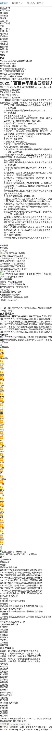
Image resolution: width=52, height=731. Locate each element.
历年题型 (4, 622)
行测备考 (4, 611)
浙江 (14, 61)
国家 (20, 76)
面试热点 (13, 616)
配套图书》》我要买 (9, 95)
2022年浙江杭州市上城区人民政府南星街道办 (22, 593)
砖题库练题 (5, 624)
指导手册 (39, 611)
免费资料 (4, 705)
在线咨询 (4, 672)
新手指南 (4, 679)
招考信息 (4, 567)
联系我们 (16, 3)
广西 (10, 63)
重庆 (22, 74)
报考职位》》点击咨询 (10, 97)
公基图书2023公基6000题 (12, 274)
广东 (6, 63)
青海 (14, 71)
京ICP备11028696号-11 (10, 729)
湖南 (14, 66)
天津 (10, 68)
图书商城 (4, 700)
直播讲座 (4, 632)
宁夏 (6, 71)
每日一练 (4, 49)
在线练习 (13, 622)
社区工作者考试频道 (21, 79)
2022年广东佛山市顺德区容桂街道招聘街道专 (21, 570)
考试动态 (4, 34)
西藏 (18, 74)
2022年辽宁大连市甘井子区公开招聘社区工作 (21, 585)
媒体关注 (33, 727)
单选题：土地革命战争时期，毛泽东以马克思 (20, 653)
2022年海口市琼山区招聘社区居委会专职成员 (21, 575)
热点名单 (4, 716)
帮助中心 (4, 666)
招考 (47, 79)
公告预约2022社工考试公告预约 (14, 258)
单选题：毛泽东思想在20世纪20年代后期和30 (20, 656)
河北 (14, 68)
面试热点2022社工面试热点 (12, 263)
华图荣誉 (14, 727)
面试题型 (30, 616)
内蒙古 (23, 68)
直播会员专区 (6, 695)
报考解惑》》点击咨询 (10, 90)
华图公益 (24, 727)
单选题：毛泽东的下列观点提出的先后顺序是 (20, 659)
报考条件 (4, 606)
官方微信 (4, 677)
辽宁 (6, 76)
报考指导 (4, 604)
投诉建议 (4, 721)
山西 (18, 68)
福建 (26, 61)
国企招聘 (4, 15)
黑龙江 (15, 76)
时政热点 (4, 44)
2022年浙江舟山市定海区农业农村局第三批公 (21, 588)
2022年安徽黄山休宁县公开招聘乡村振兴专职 (21, 572)
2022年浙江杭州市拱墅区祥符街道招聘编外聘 (21, 578)
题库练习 (4, 637)
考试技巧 (4, 41)
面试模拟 (39, 616)
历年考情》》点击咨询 (10, 92)
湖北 (10, 66)
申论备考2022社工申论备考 (12, 266)
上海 (30, 61)
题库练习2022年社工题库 (11, 256)
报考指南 (4, 36)
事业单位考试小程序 (9, 703)
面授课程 (4, 685)
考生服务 (4, 664)
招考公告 (4, 31)
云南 (10, 74)
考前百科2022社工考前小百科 (13, 269)
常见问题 (30, 606)
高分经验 (39, 606)
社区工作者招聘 (19, 316)
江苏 (10, 61)
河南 (6, 66)
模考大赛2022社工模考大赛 (12, 261)
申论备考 (13, 611)
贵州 (14, 74)
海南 (14, 63)
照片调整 (4, 629)
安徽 (18, 61)
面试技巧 (4, 616)
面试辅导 (4, 614)
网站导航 (4, 687)
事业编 (3, 18)
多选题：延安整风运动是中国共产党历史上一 (20, 651)
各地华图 (4, 690)
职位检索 (4, 635)
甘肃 (22, 71)
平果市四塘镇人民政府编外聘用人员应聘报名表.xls (27, 238)
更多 (2, 26)
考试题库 (4, 619)
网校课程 (4, 682)
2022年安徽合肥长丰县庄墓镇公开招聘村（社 (21, 580)
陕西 (18, 71)
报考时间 (13, 606)
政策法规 (13, 601)
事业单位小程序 (34, 3)
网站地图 (4, 3)
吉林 (10, 76)
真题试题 (4, 47)
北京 (6, 68)
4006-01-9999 (6, 718)
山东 (6, 61)
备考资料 (4, 39)
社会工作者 (38, 79)
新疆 (10, 71)
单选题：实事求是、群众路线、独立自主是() (20, 661)
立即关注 (33, 554)
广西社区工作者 (34, 316)
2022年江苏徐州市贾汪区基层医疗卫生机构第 (21, 591)
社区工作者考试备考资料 (11, 609)
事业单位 (4, 13)
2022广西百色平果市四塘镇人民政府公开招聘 (21, 583)
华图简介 (4, 727)
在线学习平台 (6, 692)
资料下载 (4, 645)
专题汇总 (4, 52)
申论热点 (4, 640)
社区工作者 (5, 8)
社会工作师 (5, 23)
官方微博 (4, 674)
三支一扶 (4, 21)
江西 (22, 61)
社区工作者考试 (27, 87)
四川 (6, 74)
